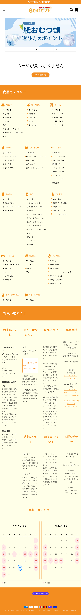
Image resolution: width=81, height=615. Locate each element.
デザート (30, 237)
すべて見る (7, 110)
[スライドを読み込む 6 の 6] (45, 49)
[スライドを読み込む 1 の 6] (30, 49)
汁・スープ (30, 241)
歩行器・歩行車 (57, 121)
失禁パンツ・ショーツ (34, 168)
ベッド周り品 (7, 276)
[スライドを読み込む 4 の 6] (39, 49)
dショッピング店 (71, 406)
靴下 (4, 125)
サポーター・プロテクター (12, 133)
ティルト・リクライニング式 (60, 272)
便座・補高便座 (8, 160)
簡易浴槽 (55, 183)
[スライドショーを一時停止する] (56, 49)
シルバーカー (56, 117)
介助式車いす (54, 268)
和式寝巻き (6, 117)
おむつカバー (31, 164)
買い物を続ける (40, 75)
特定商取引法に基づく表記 (68, 610)
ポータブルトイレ (9, 156)
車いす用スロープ (56, 283)
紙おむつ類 (30, 160)
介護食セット (31, 245)
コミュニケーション (59, 214)
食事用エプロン (8, 203)
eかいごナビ (71, 378)
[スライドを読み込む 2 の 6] (33, 49)
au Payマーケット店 (71, 401)
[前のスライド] (25, 49)
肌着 (4, 136)
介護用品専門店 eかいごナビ (19, 610)
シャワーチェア (58, 168)
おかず (29, 233)
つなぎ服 (6, 114)
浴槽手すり (56, 164)
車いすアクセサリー (56, 280)
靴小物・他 (32, 125)
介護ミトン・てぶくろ (10, 129)
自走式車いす (54, 265)
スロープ (29, 265)
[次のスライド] (51, 49)
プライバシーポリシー (45, 610)
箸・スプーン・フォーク (11, 207)
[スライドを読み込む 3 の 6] (36, 49)
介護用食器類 (7, 210)
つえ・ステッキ (57, 114)
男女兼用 (31, 114)
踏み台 (28, 268)
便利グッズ (56, 207)
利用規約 (56, 610)
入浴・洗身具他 (58, 160)
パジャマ (6, 121)
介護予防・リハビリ (59, 210)
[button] (4, 9)
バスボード (56, 175)
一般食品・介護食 (33, 203)
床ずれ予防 (6, 280)
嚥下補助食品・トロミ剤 (35, 207)
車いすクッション (56, 276)
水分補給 (30, 210)
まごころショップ (70, 376)
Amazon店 (71, 404)
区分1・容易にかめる (34, 214)
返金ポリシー (33, 610)
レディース (32, 117)
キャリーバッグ (57, 125)
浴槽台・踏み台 (58, 172)
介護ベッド (6, 268)
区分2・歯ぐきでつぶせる (36, 218)
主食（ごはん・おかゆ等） (36, 229)
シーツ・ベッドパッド (10, 265)
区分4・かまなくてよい (35, 226)
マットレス (6, 272)
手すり (28, 272)
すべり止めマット (59, 156)
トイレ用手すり (8, 168)
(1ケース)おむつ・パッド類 (36, 156)
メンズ (31, 121)
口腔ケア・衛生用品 (59, 203)
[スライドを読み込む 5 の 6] (42, 49)
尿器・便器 (6, 164)
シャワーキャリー (59, 179)
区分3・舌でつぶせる (34, 222)
